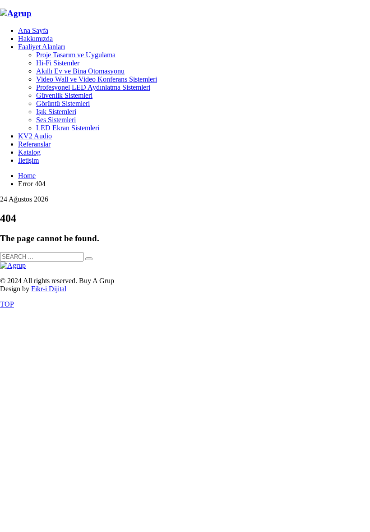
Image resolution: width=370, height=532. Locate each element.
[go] (88, 258)
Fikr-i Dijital (48, 289)
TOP (7, 304)
